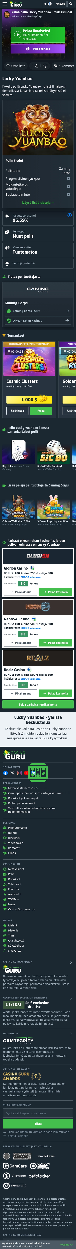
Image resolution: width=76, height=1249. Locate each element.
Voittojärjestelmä (24, 263)
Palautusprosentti (24, 215)
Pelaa (41, 410)
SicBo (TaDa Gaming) (49, 467)
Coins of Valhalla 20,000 (16, 523)
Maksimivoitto (22, 247)
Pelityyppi (19, 231)
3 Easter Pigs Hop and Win (52, 523)
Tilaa (38, 1124)
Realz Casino (15, 669)
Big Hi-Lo (15, 467)
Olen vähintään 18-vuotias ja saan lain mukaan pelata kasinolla (38, 1134)
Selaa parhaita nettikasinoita (38, 704)
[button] (69, 216)
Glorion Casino (16, 568)
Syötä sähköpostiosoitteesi (22, 1110)
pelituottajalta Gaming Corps (27, 16)
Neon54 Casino (17, 619)
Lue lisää (37, 1246)
